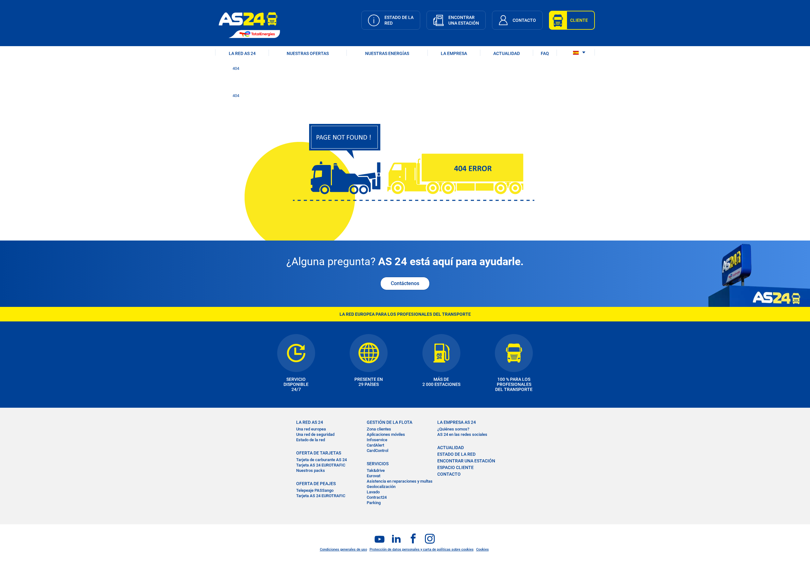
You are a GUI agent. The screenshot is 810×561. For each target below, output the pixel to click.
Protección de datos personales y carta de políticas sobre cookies (422, 549)
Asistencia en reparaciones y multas (400, 481)
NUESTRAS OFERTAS (308, 53)
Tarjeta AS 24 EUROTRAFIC (320, 465)
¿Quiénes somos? (453, 429)
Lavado (373, 492)
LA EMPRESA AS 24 (456, 422)
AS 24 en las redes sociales (462, 434)
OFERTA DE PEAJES (316, 483)
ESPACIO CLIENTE (455, 467)
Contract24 (377, 497)
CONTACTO (449, 474)
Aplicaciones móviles (386, 434)
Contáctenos (405, 283)
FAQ (545, 53)
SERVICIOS (378, 463)
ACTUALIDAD (506, 53)
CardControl (377, 450)
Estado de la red (310, 439)
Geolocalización (381, 486)
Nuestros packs (310, 470)
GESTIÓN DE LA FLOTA (389, 422)
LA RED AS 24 (242, 53)
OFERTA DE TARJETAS (318, 452)
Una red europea (311, 429)
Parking (374, 502)
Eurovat (373, 475)
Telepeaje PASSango (314, 490)
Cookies (482, 549)
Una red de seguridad (315, 434)
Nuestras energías (387, 53)
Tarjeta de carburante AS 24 (321, 459)
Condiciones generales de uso (343, 549)
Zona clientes (379, 429)
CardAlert (375, 445)
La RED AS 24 (309, 422)
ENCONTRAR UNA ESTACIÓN (466, 460)
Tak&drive (376, 470)
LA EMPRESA (454, 53)
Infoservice (377, 439)
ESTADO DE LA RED (456, 454)
